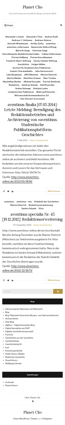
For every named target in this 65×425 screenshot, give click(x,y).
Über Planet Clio (32, 397)
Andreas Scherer (43, 40)
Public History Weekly (15, 354)
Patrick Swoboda (51, 81)
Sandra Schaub (28, 208)
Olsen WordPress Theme (25, 418)
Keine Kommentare (39, 140)
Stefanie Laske (40, 88)
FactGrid (9, 334)
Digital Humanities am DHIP (17, 328)
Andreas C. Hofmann (22, 40)
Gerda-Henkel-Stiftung (45, 60)
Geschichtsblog (12, 341)
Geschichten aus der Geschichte (19, 338)
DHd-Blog (9, 322)
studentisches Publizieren (21, 92)
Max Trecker (49, 78)
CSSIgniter (47, 418)
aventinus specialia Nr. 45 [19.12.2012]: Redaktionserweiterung (32, 217)
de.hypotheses (11, 318)
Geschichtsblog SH (13, 344)
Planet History (11, 385)
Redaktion (14, 85)
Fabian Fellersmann (51, 54)
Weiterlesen (54, 191)
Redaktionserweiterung (41, 205)
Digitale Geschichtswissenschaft (19, 331)
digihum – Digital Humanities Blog (20, 325)
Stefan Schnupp (23, 88)
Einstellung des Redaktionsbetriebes (20, 54)
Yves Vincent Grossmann (32, 98)
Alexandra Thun (34, 36)
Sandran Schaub (30, 85)
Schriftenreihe (47, 85)
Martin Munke (14, 78)
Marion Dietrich (49, 74)
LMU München (31, 74)
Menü (9, 25)
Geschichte (23, 64)
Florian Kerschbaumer (41, 57)
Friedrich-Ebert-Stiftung (18, 60)
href (7, 347)
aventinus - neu (24, 201)
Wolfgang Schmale (13, 363)
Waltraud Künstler (45, 92)
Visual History (11, 360)
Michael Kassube (32, 81)
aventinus (51, 43)
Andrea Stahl (51, 36)
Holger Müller (38, 64)
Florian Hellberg (20, 57)
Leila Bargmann (14, 74)
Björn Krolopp (23, 50)
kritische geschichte (13, 350)
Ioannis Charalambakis (21, 71)
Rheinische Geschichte (15, 357)
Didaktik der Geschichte (46, 201)
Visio (41, 208)
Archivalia (9, 382)
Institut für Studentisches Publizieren (31, 67)
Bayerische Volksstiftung (43, 47)
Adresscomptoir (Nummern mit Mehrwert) (23, 309)
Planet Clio (32, 7)
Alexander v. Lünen (14, 36)
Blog (7, 312)
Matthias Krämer (32, 78)
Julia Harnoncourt (44, 71)
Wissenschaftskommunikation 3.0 (32, 95)
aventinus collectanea (18, 47)
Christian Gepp (39, 50)
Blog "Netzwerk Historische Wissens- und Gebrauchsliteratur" (32, 315)
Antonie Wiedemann (17, 43)
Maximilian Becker (12, 81)
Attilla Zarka (37, 43)
